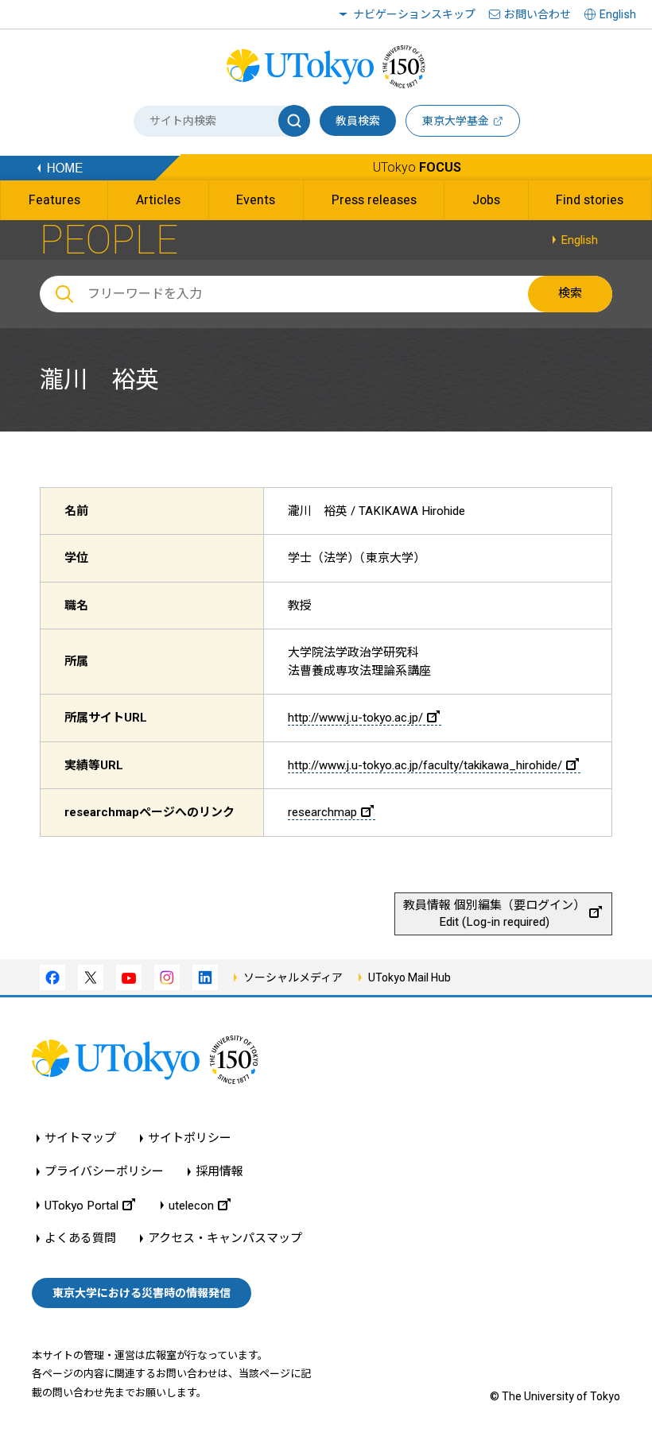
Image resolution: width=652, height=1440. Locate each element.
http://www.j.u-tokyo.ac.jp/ (355, 717)
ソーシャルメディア (293, 977)
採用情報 (219, 1172)
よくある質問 (80, 1239)
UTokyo (417, 167)
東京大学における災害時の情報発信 (141, 1293)
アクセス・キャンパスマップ (225, 1239)
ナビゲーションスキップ (414, 14)
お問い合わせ (537, 14)
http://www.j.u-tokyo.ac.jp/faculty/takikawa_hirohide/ (425, 765)
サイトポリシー (189, 1138)
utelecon (191, 1205)
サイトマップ (80, 1138)
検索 (570, 293)
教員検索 (358, 120)
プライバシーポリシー (104, 1172)
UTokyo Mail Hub (409, 977)
